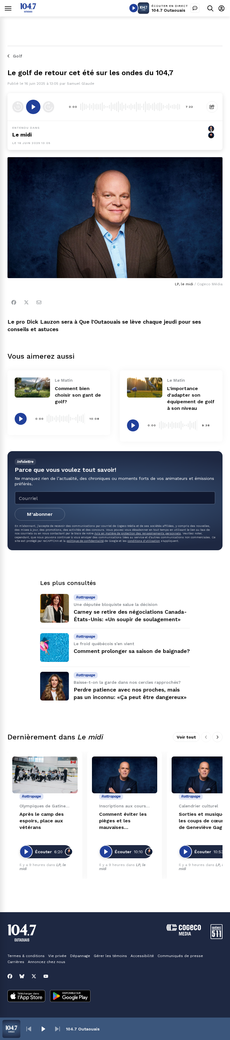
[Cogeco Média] (184, 934)
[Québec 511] (217, 937)
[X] (33, 976)
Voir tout (186, 737)
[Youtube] (45, 976)
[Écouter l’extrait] (33, 107)
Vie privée (57, 956)
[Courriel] (39, 302)
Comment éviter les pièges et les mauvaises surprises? (123, 821)
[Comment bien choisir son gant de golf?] (32, 387)
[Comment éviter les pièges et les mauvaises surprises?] (124, 774)
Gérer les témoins (110, 956)
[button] (29, 1029)
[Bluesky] (21, 976)
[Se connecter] (221, 8)
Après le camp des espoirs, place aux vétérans (41, 820)
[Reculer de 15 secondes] (18, 107)
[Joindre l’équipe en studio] (194, 8)
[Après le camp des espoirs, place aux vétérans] (45, 774)
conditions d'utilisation (144, 540)
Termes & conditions (26, 956)
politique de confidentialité (85, 540)
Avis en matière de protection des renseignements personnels (137, 533)
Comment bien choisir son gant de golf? (78, 395)
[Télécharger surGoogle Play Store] (70, 996)
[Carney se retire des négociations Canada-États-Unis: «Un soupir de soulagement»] (54, 608)
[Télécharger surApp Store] (26, 996)
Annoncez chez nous (46, 962)
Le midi (22, 134)
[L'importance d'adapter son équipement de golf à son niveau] (144, 387)
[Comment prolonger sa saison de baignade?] (54, 647)
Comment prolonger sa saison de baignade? (132, 651)
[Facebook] (13, 302)
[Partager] (212, 107)
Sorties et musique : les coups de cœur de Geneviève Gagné (203, 820)
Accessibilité (142, 956)
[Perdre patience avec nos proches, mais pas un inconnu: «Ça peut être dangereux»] (54, 686)
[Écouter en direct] (133, 8)
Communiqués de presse (180, 956)
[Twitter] (26, 302)
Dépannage (80, 956)
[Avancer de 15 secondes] (48, 107)
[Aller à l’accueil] (28, 11)
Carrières (15, 962)
